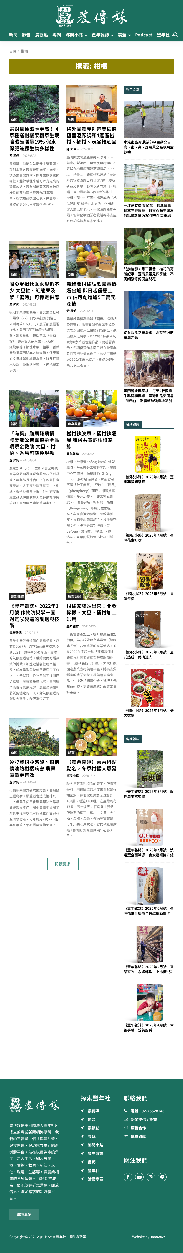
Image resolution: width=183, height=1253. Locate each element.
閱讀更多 (63, 863)
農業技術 (74, 424)
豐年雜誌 (72, 453)
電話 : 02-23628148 (147, 1111)
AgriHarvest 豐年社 (51, 1237)
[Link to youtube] (139, 1177)
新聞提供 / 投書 (144, 1119)
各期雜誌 (17, 596)
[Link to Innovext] (158, 1237)
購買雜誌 (138, 1136)
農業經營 (74, 596)
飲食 (71, 752)
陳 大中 (71, 149)
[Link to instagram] (151, 1177)
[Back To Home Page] (34, 1104)
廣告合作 (138, 1128)
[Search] (175, 35)
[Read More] (34, 104)
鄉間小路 (72, 775)
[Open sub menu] (85, 35)
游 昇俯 (14, 155)
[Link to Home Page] (91, 14)
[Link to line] (162, 1177)
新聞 (14, 119)
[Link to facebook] (128, 1177)
